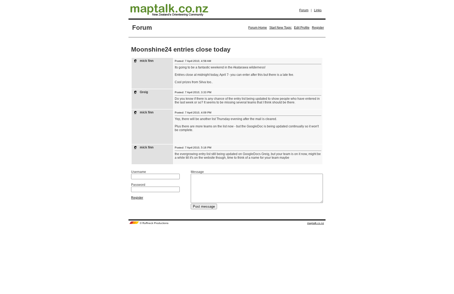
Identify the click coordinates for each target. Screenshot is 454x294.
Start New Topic (280, 27)
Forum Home (257, 27)
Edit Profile (301, 27)
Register (318, 27)
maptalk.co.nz (315, 223)
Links (318, 10)
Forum (303, 10)
